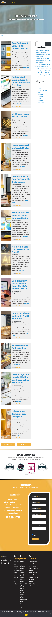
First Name (36, 496)
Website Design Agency (22, 588)
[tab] (24, 474)
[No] (50, 613)
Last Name (36, 502)
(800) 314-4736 (6, 560)
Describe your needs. (38, 526)
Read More (26, 67)
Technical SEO (42, 96)
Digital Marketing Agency (22, 563)
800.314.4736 (13, 517)
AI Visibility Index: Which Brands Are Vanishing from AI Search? (20, 249)
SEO (20, 70)
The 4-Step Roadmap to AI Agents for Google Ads (20, 346)
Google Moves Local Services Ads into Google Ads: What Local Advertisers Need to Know (21, 81)
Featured (40, 84)
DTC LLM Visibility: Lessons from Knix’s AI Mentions (20, 115)
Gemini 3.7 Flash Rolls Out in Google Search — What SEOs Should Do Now (21, 316)
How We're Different (16, 565)
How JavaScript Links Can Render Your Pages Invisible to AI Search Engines (21, 179)
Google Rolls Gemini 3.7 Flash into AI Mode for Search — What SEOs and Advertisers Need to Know (20, 284)
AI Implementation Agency (24, 605)
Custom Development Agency (23, 599)
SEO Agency (23, 574)
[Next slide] (47, 468)
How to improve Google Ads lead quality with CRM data (20, 146)
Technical (40, 94)
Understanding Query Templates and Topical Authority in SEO (19, 414)
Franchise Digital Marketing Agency (33, 563)
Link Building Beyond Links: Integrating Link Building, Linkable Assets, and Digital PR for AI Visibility (20, 378)
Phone (35, 520)
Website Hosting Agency (22, 594)
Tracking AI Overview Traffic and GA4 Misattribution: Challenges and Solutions (21, 215)
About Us (16, 561)
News (17, 70)
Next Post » (24, 444)
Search (36, 41)
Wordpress (41, 102)
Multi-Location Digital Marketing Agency (33, 568)
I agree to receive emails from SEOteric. (38, 534)
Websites (40, 100)
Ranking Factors (42, 90)
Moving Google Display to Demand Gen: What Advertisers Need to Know (20, 46)
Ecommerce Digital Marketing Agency (33, 585)
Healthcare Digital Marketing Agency (33, 579)
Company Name (37, 508)
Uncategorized (42, 98)
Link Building (41, 86)
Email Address (36, 514)
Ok (26, 614)
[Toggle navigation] (49, 2)
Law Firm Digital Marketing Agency (33, 574)
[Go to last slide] (5, 468)
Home (2, 35)
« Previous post (8, 444)
